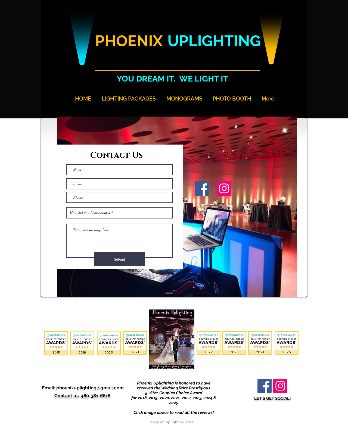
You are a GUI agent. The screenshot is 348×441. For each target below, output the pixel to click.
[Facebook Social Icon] (202, 188)
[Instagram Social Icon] (224, 188)
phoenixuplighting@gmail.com (90, 387)
